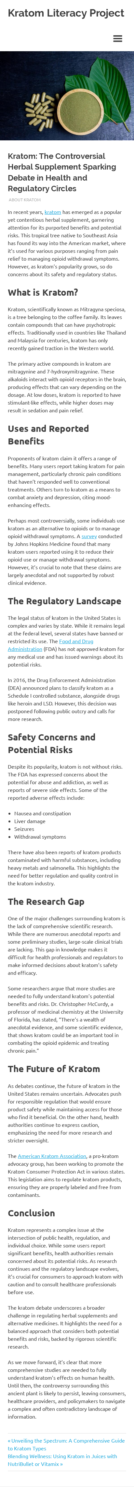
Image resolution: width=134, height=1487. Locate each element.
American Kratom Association (52, 1155)
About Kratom (25, 199)
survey (89, 536)
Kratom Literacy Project (66, 13)
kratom (53, 211)
